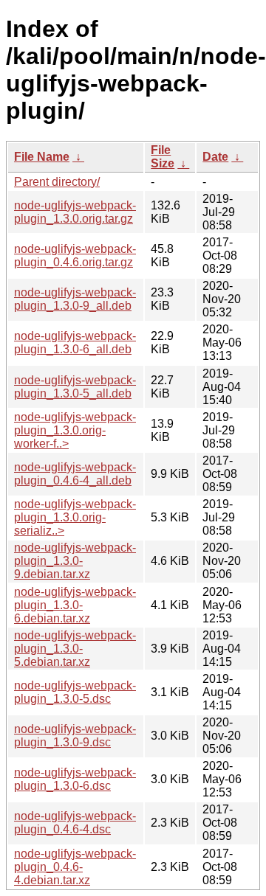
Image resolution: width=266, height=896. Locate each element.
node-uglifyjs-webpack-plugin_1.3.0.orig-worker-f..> (75, 430)
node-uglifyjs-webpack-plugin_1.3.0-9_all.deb (75, 299)
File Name (41, 156)
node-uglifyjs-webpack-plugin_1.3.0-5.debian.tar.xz (75, 648)
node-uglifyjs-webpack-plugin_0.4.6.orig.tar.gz (75, 255)
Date (215, 156)
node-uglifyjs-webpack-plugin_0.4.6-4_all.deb (75, 474)
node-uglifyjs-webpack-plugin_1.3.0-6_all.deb (75, 342)
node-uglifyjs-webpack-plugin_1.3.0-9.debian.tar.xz (75, 560)
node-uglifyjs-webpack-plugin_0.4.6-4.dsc (75, 823)
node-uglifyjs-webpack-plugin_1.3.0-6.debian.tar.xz (75, 605)
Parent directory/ (57, 182)
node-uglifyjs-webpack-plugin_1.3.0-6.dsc (75, 779)
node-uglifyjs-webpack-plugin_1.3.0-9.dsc (75, 736)
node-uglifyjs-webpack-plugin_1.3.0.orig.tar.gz (75, 212)
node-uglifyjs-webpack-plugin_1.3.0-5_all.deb (75, 387)
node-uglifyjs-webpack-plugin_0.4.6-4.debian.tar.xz (75, 866)
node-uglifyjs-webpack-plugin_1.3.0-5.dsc (75, 692)
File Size (162, 157)
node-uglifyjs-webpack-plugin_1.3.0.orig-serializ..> (75, 517)
